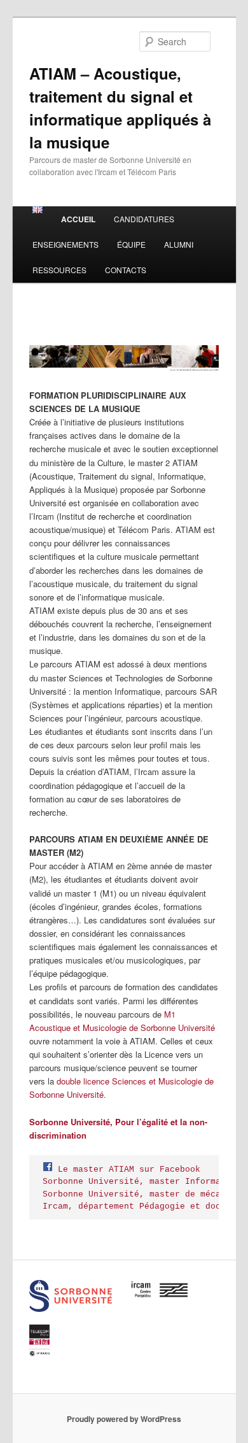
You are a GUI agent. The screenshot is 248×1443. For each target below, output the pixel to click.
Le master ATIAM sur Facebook (129, 1169)
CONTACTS (125, 269)
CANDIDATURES (144, 218)
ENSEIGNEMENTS (65, 244)
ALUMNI (178, 244)
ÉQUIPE (131, 244)
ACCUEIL (78, 219)
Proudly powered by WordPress (124, 1419)
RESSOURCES (59, 269)
